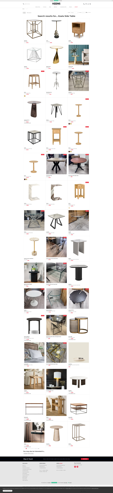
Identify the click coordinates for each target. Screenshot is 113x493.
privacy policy (68, 488)
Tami (48, 41)
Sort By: (69, 12)
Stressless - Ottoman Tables (28, 453)
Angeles (26, 391)
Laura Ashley (28, 364)
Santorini (48, 444)
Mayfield (71, 391)
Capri (28, 148)
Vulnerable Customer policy (27, 469)
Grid (87, 12)
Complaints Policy (25, 470)
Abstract (25, 67)
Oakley (70, 41)
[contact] (84, 4)
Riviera (50, 120)
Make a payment (25, 480)
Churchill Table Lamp (49, 390)
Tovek (28, 204)
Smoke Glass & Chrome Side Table (52, 258)
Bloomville (72, 337)
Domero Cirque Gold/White (28, 259)
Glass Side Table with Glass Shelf (51, 284)
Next (38, 448)
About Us (24, 465)
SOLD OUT (56, 97)
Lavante (50, 232)
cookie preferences (94, 488)
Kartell (71, 233)
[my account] (88, 4)
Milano (74, 259)
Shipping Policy (25, 476)
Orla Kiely (74, 365)
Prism (28, 232)
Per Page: (80, 12)
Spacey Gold (48, 67)
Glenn (26, 444)
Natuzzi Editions (50, 310)
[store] (86, 4)
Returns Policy (25, 477)
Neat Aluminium (49, 93)
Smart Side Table (49, 176)
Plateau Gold (71, 67)
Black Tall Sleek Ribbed (28, 285)
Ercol (27, 93)
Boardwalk (26, 417)
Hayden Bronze (26, 120)
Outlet (76, 6)
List (89, 12)
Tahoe (48, 417)
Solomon (25, 41)
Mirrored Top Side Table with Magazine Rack (53, 337)
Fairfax (70, 444)
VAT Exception (25, 473)
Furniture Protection (26, 474)
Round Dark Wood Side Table (73, 175)
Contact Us (24, 466)
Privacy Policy (25, 478)
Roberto (74, 285)
